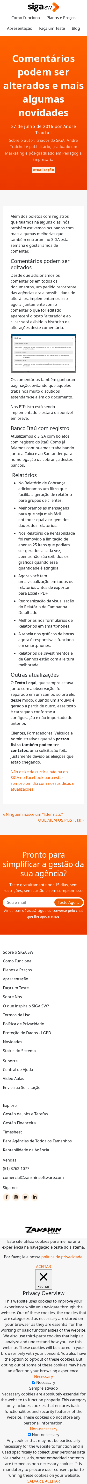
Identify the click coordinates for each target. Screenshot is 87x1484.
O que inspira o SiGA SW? (26, 1006)
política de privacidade (61, 1256)
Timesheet (12, 1132)
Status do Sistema (19, 1050)
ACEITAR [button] (43, 1266)
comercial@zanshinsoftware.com (33, 1177)
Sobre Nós (12, 996)
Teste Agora (69, 902)
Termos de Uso (16, 1015)
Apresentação (19, 28)
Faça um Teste (52, 28)
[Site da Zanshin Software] (43, 1230)
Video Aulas (13, 1078)
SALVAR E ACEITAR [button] (43, 1481)
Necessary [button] (43, 1376)
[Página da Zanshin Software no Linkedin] (34, 1197)
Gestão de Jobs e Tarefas (25, 1114)
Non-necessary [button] (43, 1429)
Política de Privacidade (23, 1024)
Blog (76, 28)
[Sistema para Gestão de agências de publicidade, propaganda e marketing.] (43, 7)
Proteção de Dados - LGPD (27, 1032)
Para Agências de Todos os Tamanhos (37, 1141)
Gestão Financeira (19, 1122)
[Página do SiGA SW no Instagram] (16, 1197)
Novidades (12, 1041)
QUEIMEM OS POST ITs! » (61, 820)
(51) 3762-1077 (16, 1168)
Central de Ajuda (18, 1069)
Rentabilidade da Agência (26, 1150)
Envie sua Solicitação (22, 1087)
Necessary (45, 1382)
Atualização (43, 169)
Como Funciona (25, 17)
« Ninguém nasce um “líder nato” (33, 814)
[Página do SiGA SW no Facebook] (6, 1197)
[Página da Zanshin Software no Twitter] (25, 1197)
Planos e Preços (61, 17)
